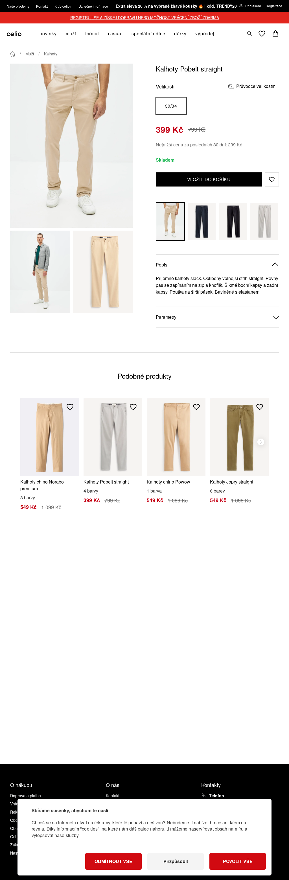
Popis (161, 264)
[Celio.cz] (14, 33)
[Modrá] (201, 221)
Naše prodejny (18, 6)
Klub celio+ (63, 6)
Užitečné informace (93, 6)
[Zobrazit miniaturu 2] (103, 272)
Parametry (166, 317)
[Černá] (233, 221)
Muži (29, 54)
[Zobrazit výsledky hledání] (249, 33)
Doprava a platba (25, 795)
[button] (272, 179)
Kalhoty (50, 54)
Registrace (274, 5)
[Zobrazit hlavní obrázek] (71, 146)
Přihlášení (253, 5)
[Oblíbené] (262, 33)
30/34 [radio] (171, 106)
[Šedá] (264, 221)
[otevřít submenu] (58, 33)
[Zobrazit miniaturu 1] (40, 272)
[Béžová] (170, 221)
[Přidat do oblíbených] (70, 406)
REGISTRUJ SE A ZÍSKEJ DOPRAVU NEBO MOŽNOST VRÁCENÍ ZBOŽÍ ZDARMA (144, 17)
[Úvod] (12, 54)
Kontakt (42, 6)
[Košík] (275, 33)
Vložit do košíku (209, 179)
